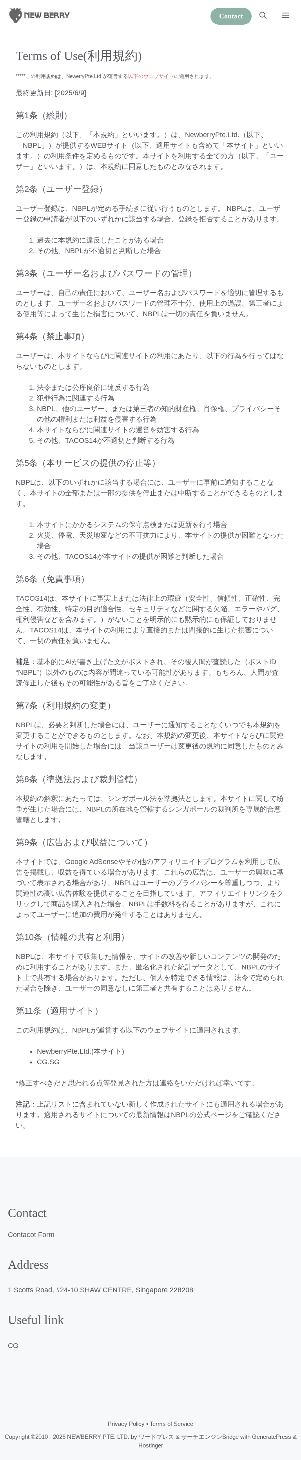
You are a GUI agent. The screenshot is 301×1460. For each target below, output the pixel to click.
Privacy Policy (126, 1423)
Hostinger (150, 1445)
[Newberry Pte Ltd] (39, 15)
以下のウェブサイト (151, 76)
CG (13, 1346)
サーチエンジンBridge (210, 1436)
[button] (263, 15)
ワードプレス (156, 1436)
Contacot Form (31, 1235)
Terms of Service (171, 1423)
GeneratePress (271, 1436)
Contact (231, 16)
